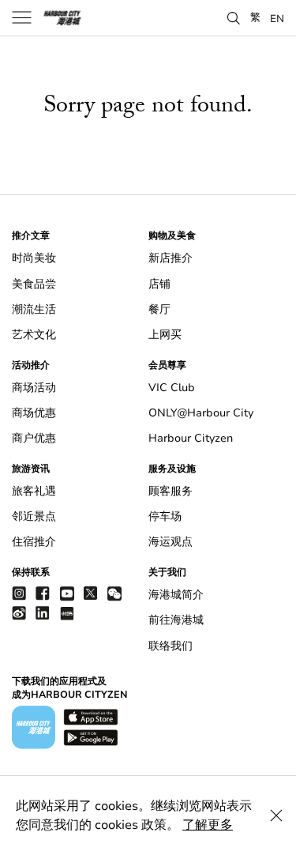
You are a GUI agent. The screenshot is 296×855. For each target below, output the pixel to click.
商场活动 (34, 387)
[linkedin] (43, 612)
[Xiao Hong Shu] (67, 612)
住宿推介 (34, 541)
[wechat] (114, 593)
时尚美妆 (34, 258)
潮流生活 (34, 309)
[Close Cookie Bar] (276, 815)
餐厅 (159, 309)
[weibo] (19, 612)
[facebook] (43, 593)
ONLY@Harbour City (200, 412)
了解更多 (207, 825)
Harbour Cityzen (190, 438)
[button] (234, 16)
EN (277, 18)
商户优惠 (34, 438)
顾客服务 (170, 491)
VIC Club (171, 387)
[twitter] (91, 593)
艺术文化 (34, 334)
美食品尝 (34, 284)
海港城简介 (176, 594)
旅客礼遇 (34, 491)
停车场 (165, 516)
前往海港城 (176, 619)
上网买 (165, 334)
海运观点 (170, 541)
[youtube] (67, 593)
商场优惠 (34, 412)
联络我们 (170, 645)
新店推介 (170, 258)
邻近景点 (34, 516)
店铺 (159, 284)
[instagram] (19, 593)
